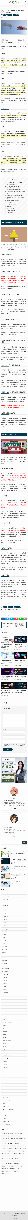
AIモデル (4, 1141)
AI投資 (4, 923)
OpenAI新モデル (6, 1055)
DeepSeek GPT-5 (7, 1001)
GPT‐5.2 (5, 1019)
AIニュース (5, 905)
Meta (9, 1153)
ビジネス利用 (16, 14)
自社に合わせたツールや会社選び (14, 188)
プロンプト (5, 974)
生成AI (4, 1118)
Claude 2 (5, 977)
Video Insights (6, 966)
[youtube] (15, 808)
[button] (3, 619)
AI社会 (4, 934)
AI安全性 (20, 1141)
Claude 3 (5, 980)
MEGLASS (5, 1031)
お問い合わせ (14, 1215)
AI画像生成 (5, 929)
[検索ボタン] (25, 2)
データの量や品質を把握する (13, 190)
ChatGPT (10, 14)
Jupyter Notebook (7, 1022)
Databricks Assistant (7, 995)
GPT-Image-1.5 (6, 1016)
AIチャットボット (7, 902)
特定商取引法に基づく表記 (20, 1213)
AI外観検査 (5, 920)
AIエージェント (6, 899)
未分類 (4, 1115)
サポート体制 (10, 212)
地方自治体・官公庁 (7, 908)
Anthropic (20, 1146)
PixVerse (5, 1061)
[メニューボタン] (2, 2)
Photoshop (5, 1058)
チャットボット (6, 1158)
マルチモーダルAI (15, 1161)
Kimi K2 (4, 1025)
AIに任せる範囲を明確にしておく (14, 186)
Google (21, 1151)
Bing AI (4, 14)
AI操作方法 (10, 1143)
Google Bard (6, 1013)
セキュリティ (11, 609)
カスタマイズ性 (10, 208)
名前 (4, 729)
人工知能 (16, 1163)
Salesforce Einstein (7, 1070)
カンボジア (13, 1156)
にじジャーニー (6, 1106)
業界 (9, 612)
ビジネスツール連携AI (8, 1109)
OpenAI (21, 1153)
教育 (21, 1166)
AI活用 (4, 926)
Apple (4, 1148)
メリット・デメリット (7, 1163)
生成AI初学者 (6, 1121)
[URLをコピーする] (25, 619)
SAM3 (4, 1073)
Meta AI (4, 1034)
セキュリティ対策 (11, 210)
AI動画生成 (5, 917)
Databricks (5, 992)
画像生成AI (5, 1173)
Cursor (4, 989)
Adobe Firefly (6, 896)
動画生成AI (5, 1166)
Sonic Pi (5, 960)
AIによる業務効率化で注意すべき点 (13, 182)
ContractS (5, 983)
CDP (4, 944)
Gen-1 (4, 1010)
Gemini (4, 1007)
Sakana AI (5, 1064)
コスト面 (9, 206)
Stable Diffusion (6, 1082)
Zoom (4, 1094)
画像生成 (15, 1171)
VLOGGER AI (6, 931)
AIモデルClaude (12, 1141)
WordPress (5, 1091)
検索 (24, 843)
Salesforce (5, 1067)
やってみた (5, 1156)
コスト (4, 609)
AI (11, 1133)
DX (3, 1151)
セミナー (5, 1103)
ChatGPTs (5, 949)
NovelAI (4, 1052)
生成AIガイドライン (6, 1171)
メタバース (5, 1112)
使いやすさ (18, 609)
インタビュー (6, 1097)
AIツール (4, 1138)
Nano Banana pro (7, 1040)
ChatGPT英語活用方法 (20, 1148)
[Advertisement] (14, 1191)
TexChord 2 (5, 963)
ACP (4, 893)
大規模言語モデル (13, 1166)
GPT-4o (5, 955)
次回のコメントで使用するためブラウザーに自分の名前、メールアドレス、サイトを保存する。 (14, 745)
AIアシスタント (18, 1133)
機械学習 (12, 1168)
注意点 (14, 612)
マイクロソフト (6, 1161)
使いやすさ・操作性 (11, 205)
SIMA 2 (4, 1076)
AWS (4, 937)
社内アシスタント (7, 1124)
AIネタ (4, 911)
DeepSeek (5, 998)
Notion (4, 1043)
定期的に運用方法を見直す (13, 200)
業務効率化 (4, 612)
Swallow (5, 1088)
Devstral (5, 1004)
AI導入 (4, 1143)
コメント (5, 712)
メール (5, 734)
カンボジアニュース (7, 1100)
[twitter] (13, 808)
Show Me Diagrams (7, 957)
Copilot (4, 986)
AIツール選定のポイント (10, 203)
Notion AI (5, 1046)
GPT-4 (4, 952)
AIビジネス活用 (20, 1138)
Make (4, 1028)
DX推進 (8, 1151)
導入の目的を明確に (11, 184)
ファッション (6, 971)
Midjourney (5, 1037)
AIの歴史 (5, 914)
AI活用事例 (5, 1146)
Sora (4, 1079)
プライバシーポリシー (10, 1213)
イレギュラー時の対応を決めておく (15, 195)
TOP (4, 1213)
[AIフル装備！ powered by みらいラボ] (14, 2)
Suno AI (4, 1085)
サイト (4, 739)
